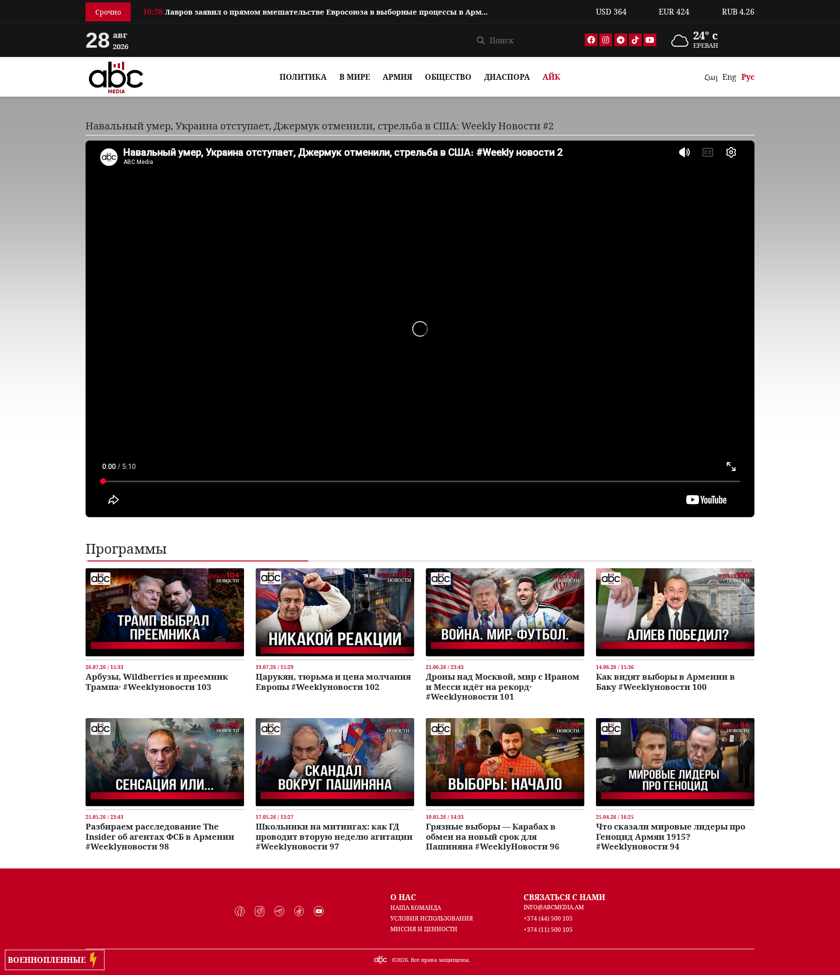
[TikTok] (635, 40)
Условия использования (431, 918)
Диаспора (507, 77)
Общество (448, 77)
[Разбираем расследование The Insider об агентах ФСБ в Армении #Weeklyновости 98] (165, 761)
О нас (403, 897)
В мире (354, 77)
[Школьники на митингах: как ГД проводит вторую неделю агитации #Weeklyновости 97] (335, 761)
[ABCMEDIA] (116, 76)
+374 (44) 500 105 (548, 918)
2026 (402, 959)
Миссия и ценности (423, 929)
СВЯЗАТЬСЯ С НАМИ (564, 897)
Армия (397, 77)
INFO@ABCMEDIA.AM (554, 907)
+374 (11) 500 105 (548, 929)
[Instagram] (605, 40)
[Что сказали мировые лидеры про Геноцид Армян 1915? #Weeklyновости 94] (675, 761)
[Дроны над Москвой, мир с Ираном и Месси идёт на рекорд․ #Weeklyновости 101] (505, 611)
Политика (303, 77)
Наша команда (415, 907)
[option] (363, 11)
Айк (551, 77)
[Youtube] (650, 40)
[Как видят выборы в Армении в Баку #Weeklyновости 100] (675, 611)
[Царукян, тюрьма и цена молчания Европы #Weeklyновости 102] (335, 611)
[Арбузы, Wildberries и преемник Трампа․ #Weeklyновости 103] (165, 611)
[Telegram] (620, 40)
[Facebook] (591, 40)
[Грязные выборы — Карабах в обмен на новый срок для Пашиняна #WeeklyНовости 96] (505, 761)
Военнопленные (48, 960)
